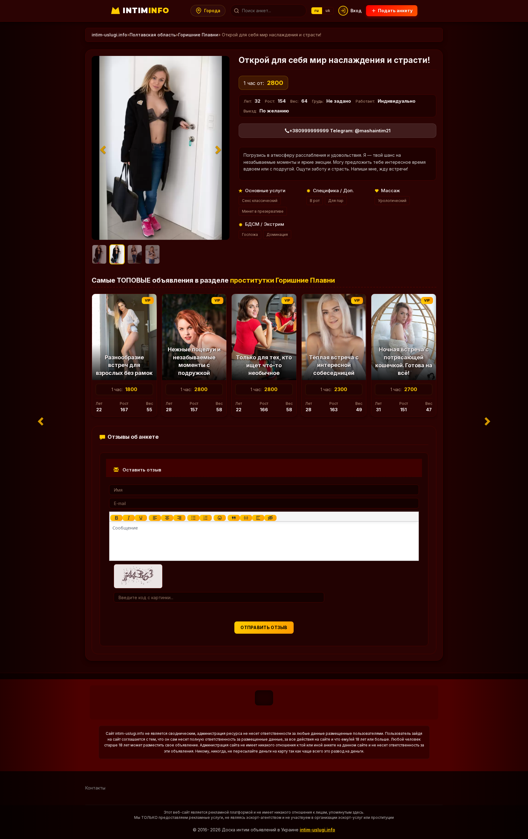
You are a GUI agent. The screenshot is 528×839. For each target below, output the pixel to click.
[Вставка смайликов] (220, 518)
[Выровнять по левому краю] (155, 518)
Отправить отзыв (264, 627)
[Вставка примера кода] (246, 518)
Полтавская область (153, 34)
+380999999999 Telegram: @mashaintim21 (340, 131)
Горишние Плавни (198, 34)
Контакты (95, 787)
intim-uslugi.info (109, 34)
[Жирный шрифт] (116, 518)
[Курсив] (129, 518)
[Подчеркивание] (141, 518)
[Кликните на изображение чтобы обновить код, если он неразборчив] (138, 575)
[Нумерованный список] (206, 518)
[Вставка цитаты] (234, 518)
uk (327, 10)
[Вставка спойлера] (258, 518)
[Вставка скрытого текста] (270, 518)
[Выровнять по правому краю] (179, 518)
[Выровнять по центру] (167, 518)
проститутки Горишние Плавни (282, 280)
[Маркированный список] (193, 518)
